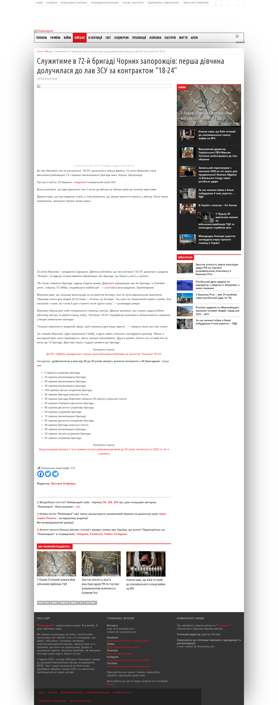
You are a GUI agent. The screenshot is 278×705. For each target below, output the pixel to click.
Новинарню (223, 625)
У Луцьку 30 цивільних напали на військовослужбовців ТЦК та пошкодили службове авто (218, 220)
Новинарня (45, 625)
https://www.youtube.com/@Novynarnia (128, 666)
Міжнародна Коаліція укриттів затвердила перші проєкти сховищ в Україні (217, 239)
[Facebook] (40, 474)
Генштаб (64, 603)
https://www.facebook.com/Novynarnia (128, 640)
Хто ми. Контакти (122, 692)
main (54, 603)
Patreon (111, 684)
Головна (41, 37)
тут (78, 506)
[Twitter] (48, 474)
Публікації (139, 37)
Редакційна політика (72, 692)
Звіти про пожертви (80, 701)
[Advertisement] (139, 17)
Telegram (82, 534)
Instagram (120, 534)
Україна (55, 37)
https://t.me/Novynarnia (120, 653)
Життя (183, 37)
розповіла (111, 287)
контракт (91, 603)
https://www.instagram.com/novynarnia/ (128, 660)
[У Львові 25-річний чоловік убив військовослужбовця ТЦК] (56, 575)
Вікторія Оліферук (63, 483)
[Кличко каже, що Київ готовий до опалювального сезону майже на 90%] (145, 575)
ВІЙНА (67, 37)
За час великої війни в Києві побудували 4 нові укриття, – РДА (216, 193)
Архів (194, 37)
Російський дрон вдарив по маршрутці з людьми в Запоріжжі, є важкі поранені (218, 285)
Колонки (155, 37)
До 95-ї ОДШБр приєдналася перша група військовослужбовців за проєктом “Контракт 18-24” (104, 353)
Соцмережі (121, 37)
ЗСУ (81, 603)
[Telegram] (55, 474)
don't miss (43, 603)
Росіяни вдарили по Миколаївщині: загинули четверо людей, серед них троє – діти (217, 310)
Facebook (96, 534)
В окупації (95, 37)
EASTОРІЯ (170, 37)
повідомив (79, 182)
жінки (74, 603)
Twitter (108, 534)
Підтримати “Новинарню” (52, 701)
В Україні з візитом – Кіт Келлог (218, 205)
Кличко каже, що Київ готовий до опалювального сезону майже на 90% (145, 584)
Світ (108, 37)
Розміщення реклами (98, 692)
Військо (80, 37)
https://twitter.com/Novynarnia (123, 647)
